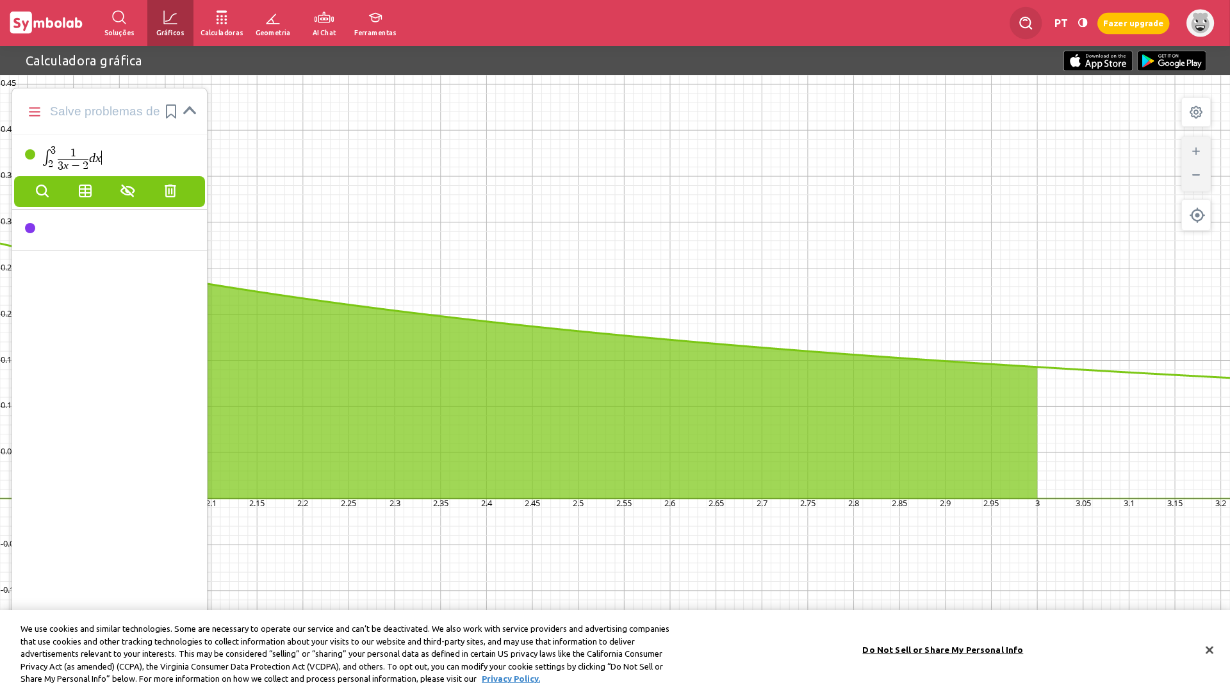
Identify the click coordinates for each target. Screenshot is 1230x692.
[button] (171, 111)
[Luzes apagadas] (1082, 22)
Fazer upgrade (1133, 23)
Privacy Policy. (511, 678)
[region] (615, 651)
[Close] (1209, 650)
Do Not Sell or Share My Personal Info (942, 649)
